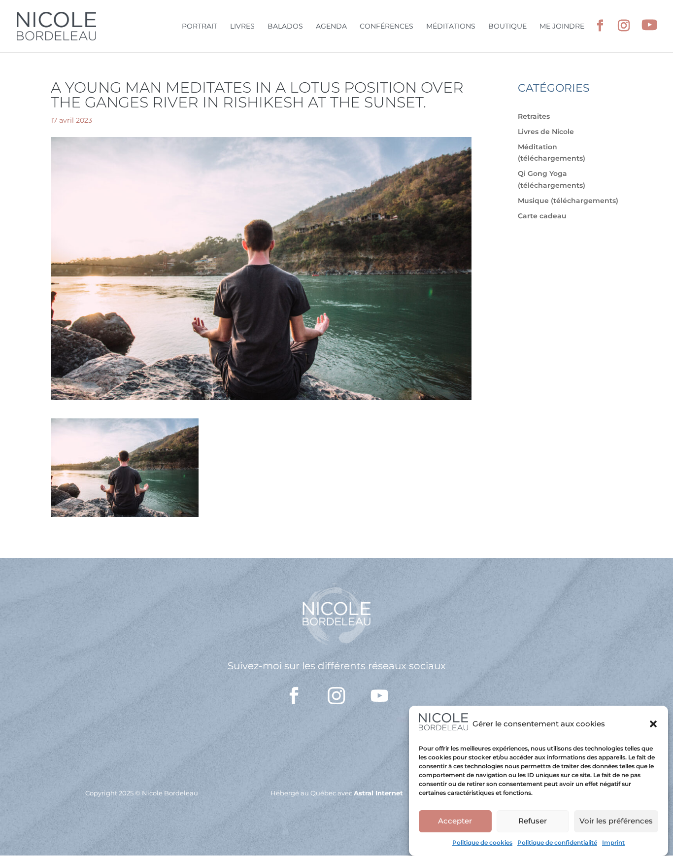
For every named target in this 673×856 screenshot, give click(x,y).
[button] (653, 724)
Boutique (507, 27)
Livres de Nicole (546, 131)
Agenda (331, 27)
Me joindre (561, 27)
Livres (242, 27)
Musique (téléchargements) (568, 200)
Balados (285, 27)
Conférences (386, 27)
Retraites (534, 116)
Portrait (199, 27)
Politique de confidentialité (557, 842)
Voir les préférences (616, 820)
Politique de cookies (482, 842)
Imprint (613, 842)
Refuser (532, 820)
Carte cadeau (542, 215)
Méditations (450, 27)
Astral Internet (378, 793)
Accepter (455, 820)
